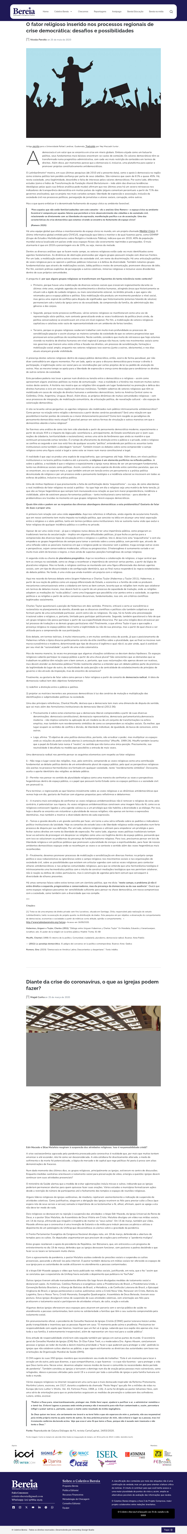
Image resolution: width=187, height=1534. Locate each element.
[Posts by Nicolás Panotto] (28, 39)
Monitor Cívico (147, 231)
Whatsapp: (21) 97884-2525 (27, 1499)
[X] (27, 1507)
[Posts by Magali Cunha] (28, 997)
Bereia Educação (135, 11)
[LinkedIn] (40, 1507)
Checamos (83, 11)
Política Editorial (70, 1490)
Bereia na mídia (156, 11)
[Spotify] (47, 1507)
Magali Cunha (37, 997)
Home (46, 11)
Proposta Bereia (70, 1486)
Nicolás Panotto (38, 39)
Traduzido (90, 146)
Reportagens (100, 11)
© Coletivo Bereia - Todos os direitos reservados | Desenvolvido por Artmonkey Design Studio (53, 1530)
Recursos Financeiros (73, 1495)
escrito (35, 146)
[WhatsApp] (53, 1507)
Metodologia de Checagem (76, 1499)
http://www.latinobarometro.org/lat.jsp (45, 922)
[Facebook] (14, 1507)
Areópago (116, 11)
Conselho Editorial (71, 1503)
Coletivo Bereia (61, 11)
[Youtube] (34, 1507)
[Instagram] (21, 1507)
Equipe (66, 1508)
